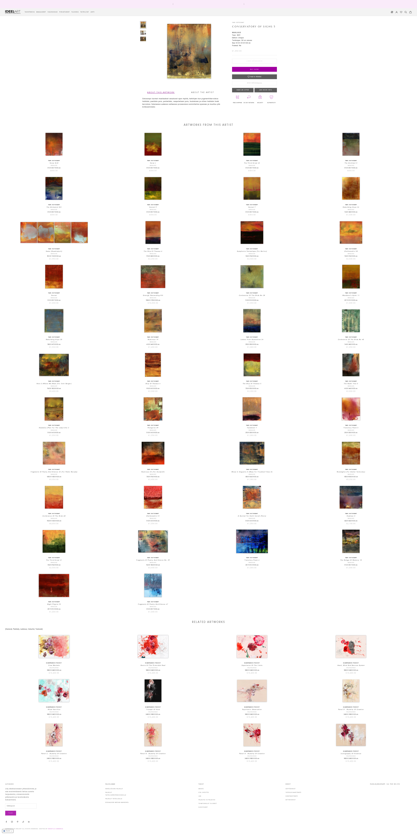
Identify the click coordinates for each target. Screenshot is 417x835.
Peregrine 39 (153, 428)
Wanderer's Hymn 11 (350, 295)
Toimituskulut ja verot (208, 803)
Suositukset (203, 807)
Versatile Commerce (55, 828)
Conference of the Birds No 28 (252, 295)
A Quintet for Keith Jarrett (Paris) (252, 516)
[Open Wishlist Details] (401, 12)
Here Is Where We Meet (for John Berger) (54, 383)
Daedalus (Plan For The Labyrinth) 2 (54, 428)
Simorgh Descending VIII (153, 295)
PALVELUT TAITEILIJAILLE (113, 798)
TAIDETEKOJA (30, 12)
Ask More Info (265, 90)
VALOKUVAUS (53, 12)
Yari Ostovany (238, 22)
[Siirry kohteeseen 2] (143, 32)
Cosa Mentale (54, 665)
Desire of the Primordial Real (153, 665)
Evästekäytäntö (292, 796)
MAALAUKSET (41, 12)
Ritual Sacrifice (54, 709)
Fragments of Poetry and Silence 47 (153, 604)
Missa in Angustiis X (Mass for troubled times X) (252, 472)
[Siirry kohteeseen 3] (143, 38)
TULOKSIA (75, 12)
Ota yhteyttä (204, 792)
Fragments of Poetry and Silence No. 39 (153, 560)
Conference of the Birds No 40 (351, 339)
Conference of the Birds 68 (54, 516)
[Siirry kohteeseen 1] (143, 25)
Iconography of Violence (351, 753)
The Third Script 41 (54, 560)
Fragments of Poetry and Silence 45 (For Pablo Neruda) (54, 472)
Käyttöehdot (291, 788)
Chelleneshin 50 (351, 251)
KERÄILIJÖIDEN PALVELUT (114, 788)
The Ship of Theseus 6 (153, 251)
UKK (200, 796)
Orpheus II (351, 516)
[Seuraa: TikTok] (23, 822)
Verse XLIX (54, 163)
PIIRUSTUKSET (64, 12)
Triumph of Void (153, 709)
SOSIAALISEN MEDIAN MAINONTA (117, 802)
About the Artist (202, 92)
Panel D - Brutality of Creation (351, 709)
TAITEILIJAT (84, 12)
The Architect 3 (351, 163)
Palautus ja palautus (207, 800)
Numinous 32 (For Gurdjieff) (153, 472)
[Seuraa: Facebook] (6, 822)
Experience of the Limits (252, 665)
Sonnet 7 (252, 207)
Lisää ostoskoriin (254, 61)
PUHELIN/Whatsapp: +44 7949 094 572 (385, 784)
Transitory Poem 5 (350, 428)
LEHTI (93, 12)
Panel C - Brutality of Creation (54, 753)
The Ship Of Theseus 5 (252, 383)
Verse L (153, 163)
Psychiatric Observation (252, 709)
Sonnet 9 (153, 207)
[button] (7, 831)
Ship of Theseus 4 (153, 383)
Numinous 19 (153, 339)
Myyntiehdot (291, 800)
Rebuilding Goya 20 (54, 339)
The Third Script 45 (252, 163)
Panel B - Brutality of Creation (153, 753)
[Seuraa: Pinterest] (18, 822)
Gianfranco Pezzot (54, 663)
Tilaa (10, 813)
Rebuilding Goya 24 (351, 207)
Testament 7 (252, 428)
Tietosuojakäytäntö (293, 792)
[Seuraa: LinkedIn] (29, 822)
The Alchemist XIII (53, 207)
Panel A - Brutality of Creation (252, 753)
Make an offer (243, 90)
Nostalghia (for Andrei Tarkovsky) (351, 472)
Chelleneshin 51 (153, 516)
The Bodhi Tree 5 (351, 383)
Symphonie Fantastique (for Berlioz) (252, 251)
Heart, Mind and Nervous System (351, 665)
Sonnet (54, 295)
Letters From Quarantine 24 (252, 339)
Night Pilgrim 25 (54, 604)
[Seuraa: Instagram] (12, 822)
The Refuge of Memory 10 (351, 560)
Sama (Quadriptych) (54, 251)
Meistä (201, 788)
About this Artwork (161, 92)
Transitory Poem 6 (251, 560)
